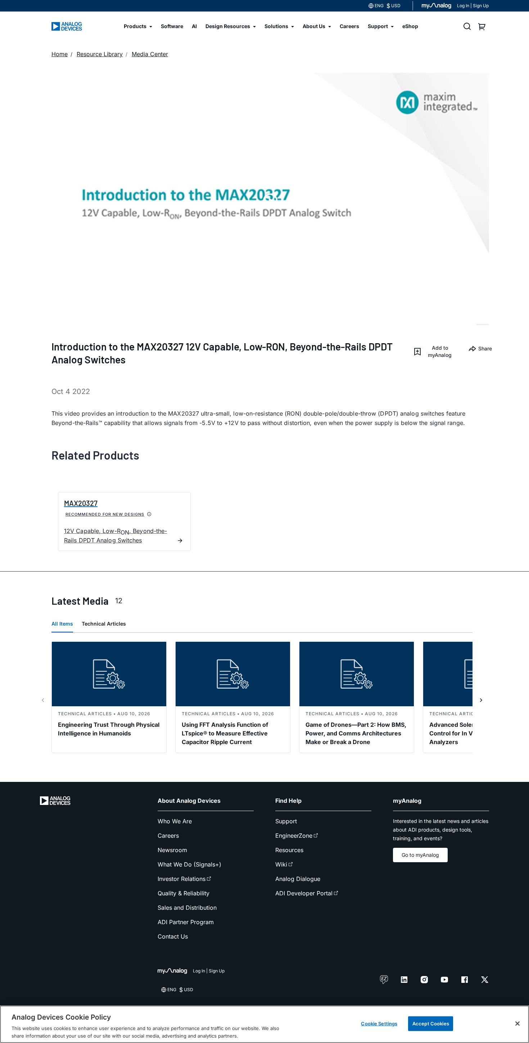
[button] (435, 351)
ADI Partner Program (186, 922)
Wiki (281, 864)
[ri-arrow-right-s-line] (481, 700)
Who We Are (175, 821)
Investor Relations (181, 878)
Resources (289, 850)
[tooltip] (149, 514)
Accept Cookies (430, 1023)
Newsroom (172, 850)
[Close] (517, 1023)
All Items (62, 624)
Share (483, 348)
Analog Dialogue (297, 878)
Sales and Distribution (187, 907)
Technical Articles (104, 624)
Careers (168, 835)
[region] (264, 1024)
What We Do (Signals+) (189, 864)
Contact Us (173, 936)
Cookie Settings (379, 1023)
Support (286, 821)
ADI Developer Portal (304, 893)
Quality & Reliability (183, 893)
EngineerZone (293, 835)
